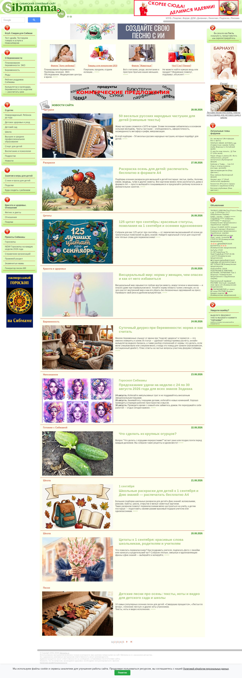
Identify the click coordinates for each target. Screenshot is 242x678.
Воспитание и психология (18, 151)
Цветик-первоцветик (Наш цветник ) (221, 171)
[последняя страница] (131, 642)
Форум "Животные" (142, 65)
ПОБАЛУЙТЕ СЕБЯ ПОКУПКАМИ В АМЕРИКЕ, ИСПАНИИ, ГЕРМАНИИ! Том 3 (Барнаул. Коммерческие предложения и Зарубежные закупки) (223, 273)
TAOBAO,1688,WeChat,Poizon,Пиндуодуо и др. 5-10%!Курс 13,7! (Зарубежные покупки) (223, 212)
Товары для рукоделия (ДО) (102, 65)
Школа (8, 132)
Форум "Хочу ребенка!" (63, 65)
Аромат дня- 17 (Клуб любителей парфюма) (219, 180)
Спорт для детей (13, 146)
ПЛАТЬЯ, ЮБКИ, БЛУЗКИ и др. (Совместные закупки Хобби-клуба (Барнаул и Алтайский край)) (223, 146)
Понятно (122, 672)
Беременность (12, 70)
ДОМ (193, 18)
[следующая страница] (127, 642)
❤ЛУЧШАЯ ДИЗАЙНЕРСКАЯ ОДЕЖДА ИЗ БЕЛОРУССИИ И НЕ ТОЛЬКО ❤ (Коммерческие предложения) (223, 263)
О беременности (13, 58)
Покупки (177, 18)
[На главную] (67, 16)
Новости (9, 161)
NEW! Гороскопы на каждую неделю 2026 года (19, 247)
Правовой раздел (14, 258)
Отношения (11, 217)
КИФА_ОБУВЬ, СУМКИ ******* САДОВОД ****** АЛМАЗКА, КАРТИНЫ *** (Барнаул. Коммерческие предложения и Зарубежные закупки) (223, 221)
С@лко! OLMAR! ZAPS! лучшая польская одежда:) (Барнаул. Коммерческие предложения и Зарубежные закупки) (223, 230)
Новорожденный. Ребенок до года (18, 116)
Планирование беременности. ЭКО (15, 64)
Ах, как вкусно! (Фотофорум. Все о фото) (222, 139)
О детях (9, 110)
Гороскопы (10, 242)
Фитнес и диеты (13, 212)
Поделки (9, 185)
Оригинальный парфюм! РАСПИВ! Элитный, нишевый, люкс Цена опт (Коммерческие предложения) (223, 284)
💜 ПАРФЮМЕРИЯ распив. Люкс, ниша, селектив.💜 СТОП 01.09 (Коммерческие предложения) (222, 238)
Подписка (224, 18)
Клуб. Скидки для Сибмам (18, 33)
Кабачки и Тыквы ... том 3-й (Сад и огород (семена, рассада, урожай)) (222, 166)
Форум (186, 18)
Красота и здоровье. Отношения (15, 206)
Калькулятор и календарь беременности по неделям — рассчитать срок (18, 89)
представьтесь (229, 36)
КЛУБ (168, 18)
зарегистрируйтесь (225, 38)
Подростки (10, 156)
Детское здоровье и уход (17, 122)
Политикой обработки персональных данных (206, 669)
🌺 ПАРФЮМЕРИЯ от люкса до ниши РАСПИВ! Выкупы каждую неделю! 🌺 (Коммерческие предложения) (223, 292)
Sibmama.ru (64, 653)
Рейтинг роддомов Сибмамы (14, 80)
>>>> (55, 77)
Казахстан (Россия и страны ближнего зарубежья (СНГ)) (222, 185)
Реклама (235, 18)
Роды (7, 75)
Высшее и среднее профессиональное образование (15, 139)
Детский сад (11, 127)
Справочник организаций (17, 254)
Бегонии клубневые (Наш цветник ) (221, 189)
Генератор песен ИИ (15, 268)
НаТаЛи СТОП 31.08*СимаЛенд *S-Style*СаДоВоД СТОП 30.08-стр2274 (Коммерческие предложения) (222, 254)
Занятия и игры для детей (18, 176)
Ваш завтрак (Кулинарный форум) (221, 176)
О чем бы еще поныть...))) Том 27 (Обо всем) (223, 152)
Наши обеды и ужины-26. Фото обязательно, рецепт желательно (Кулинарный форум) (223, 159)
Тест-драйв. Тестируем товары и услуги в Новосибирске (16, 40)
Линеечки (213, 18)
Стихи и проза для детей (17, 180)
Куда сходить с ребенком (17, 190)
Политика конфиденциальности (53, 663)
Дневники (202, 18)
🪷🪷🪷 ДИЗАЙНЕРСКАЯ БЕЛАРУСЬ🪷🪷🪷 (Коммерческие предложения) (223, 246)
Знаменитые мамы (14, 263)
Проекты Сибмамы (15, 237)
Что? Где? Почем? (181, 65)
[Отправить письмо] (70, 16)
